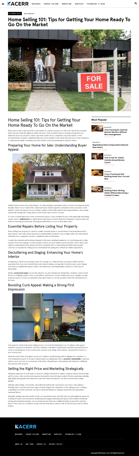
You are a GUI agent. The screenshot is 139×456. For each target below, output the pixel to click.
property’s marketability (72, 359)
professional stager (21, 273)
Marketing (66, 4)
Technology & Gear (96, 4)
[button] (3, 4)
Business (36, 4)
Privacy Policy (55, 444)
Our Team (29, 444)
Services (79, 4)
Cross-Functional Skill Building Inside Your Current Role (116, 176)
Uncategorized (29, 13)
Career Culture (51, 4)
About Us (18, 444)
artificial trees (25, 219)
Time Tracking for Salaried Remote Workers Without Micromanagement (115, 132)
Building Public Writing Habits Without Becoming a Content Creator (116, 193)
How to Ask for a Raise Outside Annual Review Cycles (114, 160)
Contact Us (41, 444)
